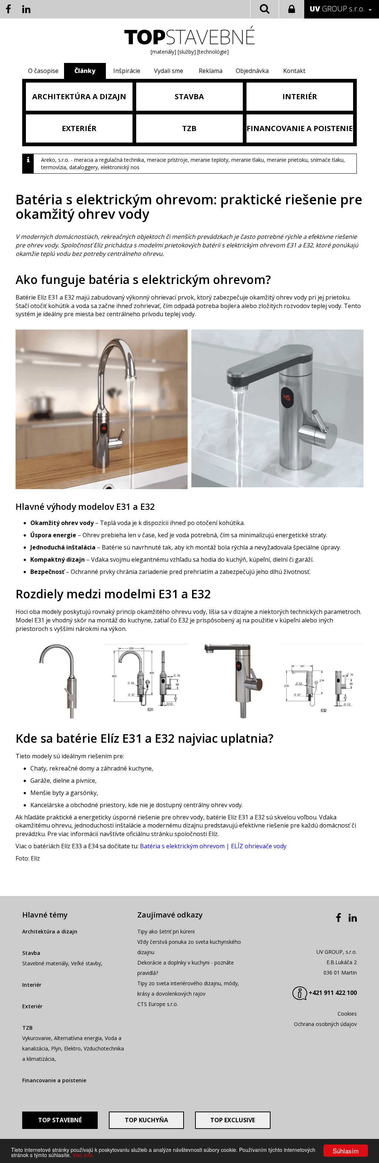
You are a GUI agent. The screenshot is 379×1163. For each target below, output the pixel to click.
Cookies (347, 1013)
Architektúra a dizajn (49, 931)
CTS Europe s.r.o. (157, 1003)
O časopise (43, 71)
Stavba (31, 952)
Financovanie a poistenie (54, 1080)
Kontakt (294, 71)
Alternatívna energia (78, 1038)
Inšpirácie (126, 71)
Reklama (210, 71)
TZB (27, 1027)
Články (84, 71)
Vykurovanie (36, 1038)
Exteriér (32, 1006)
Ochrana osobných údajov (325, 1023)
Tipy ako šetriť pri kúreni (166, 931)
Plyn (56, 1048)
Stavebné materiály (45, 963)
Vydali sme (168, 71)
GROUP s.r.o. (337, 9)
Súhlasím (346, 1150)
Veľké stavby (86, 963)
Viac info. (83, 1155)
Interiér (31, 984)
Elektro (72, 1048)
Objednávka (252, 71)
